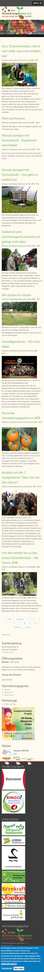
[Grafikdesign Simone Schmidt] (13, 920)
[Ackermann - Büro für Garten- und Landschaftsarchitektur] (13, 845)
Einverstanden (7, 968)
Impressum (8, 692)
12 (35, 623)
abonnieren (6, 635)
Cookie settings (10, 704)
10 (25, 623)
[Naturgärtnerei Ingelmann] (13, 835)
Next (42, 28)
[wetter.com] (6, 758)
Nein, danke (19, 968)
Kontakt (7, 690)
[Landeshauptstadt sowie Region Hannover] (13, 789)
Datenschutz (9, 695)
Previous (1, 28)
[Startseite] (17, 18)
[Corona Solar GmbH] (13, 907)
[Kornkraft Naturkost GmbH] (13, 894)
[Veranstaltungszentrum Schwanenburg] (13, 869)
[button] (37, 3)
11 (30, 623)
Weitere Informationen (9, 964)
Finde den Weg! (8, 652)
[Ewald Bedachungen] (13, 882)
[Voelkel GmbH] (13, 902)
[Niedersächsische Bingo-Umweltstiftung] (13, 813)
